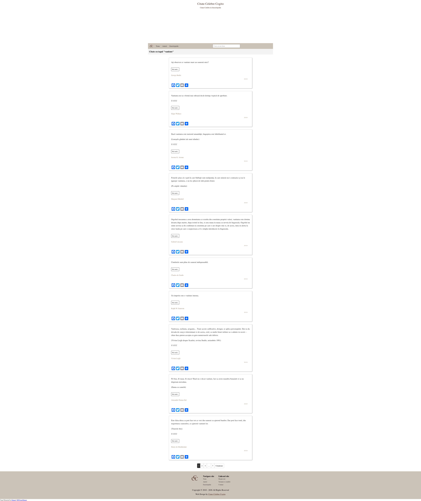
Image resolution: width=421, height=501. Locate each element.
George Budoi (176, 75)
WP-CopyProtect (22, 500)
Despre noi (222, 479)
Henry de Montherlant (178, 447)
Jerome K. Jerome (177, 157)
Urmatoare (219, 466)
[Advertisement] (210, 26)
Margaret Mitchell (177, 199)
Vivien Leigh (175, 358)
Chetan (13, 500)
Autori (164, 46)
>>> (246, 78)
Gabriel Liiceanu (177, 242)
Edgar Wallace (176, 113)
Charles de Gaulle (177, 275)
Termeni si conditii (224, 482)
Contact (221, 485)
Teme (158, 46)
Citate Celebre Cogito (217, 494)
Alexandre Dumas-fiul (178, 400)
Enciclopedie (173, 46)
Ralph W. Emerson (177, 308)
